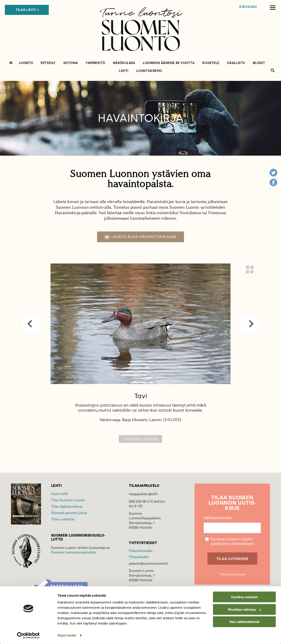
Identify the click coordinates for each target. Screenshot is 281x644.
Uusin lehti (59, 493)
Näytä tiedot (67, 635)
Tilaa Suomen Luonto (68, 499)
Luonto (26, 63)
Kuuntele (210, 63)
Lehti (123, 71)
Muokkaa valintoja (242, 609)
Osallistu (236, 63)
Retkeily (48, 63)
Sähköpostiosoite (217, 518)
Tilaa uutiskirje (62, 518)
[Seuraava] (250, 323)
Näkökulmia (124, 63)
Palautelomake (140, 550)
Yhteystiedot (138, 556)
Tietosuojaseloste (232, 574)
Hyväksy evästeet (244, 597)
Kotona (70, 63)
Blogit (259, 63)
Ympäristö (95, 63)
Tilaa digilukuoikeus (67, 506)
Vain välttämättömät (244, 622)
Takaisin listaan (140, 439)
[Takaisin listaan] (250, 269)
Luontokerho (149, 71)
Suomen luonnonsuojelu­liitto (73, 552)
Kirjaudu (248, 7)
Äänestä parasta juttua (69, 512)
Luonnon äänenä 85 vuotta (169, 63)
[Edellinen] (30, 323)
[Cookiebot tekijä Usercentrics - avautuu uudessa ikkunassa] (28, 635)
